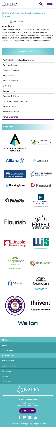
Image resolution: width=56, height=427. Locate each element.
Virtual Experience (10, 117)
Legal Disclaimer (40, 424)
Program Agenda (10, 65)
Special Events (9, 91)
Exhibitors (7, 86)
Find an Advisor (8, 361)
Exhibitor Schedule (10, 81)
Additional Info (27, 411)
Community (6, 382)
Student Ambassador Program (16, 101)
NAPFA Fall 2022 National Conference (18, 60)
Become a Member (9, 366)
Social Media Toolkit (11, 112)
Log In (4, 345)
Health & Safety (9, 106)
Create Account (8, 350)
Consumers (6, 371)
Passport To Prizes (11, 96)
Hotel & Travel (8, 75)
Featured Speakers (11, 70)
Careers (5, 376)
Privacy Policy (26, 424)
